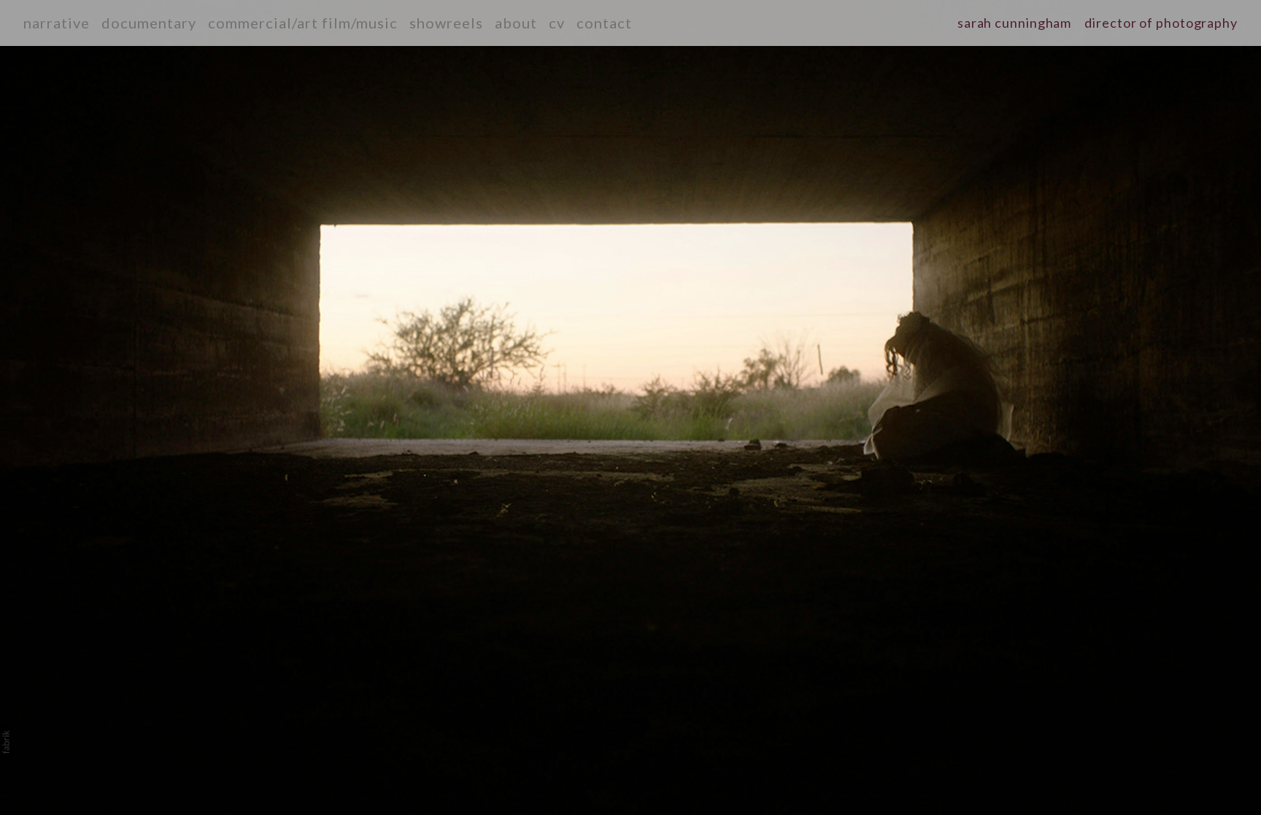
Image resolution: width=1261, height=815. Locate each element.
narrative (56, 22)
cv (557, 22)
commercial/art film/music (303, 22)
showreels (446, 22)
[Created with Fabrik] (6, 742)
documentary (148, 22)
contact (604, 22)
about (516, 22)
